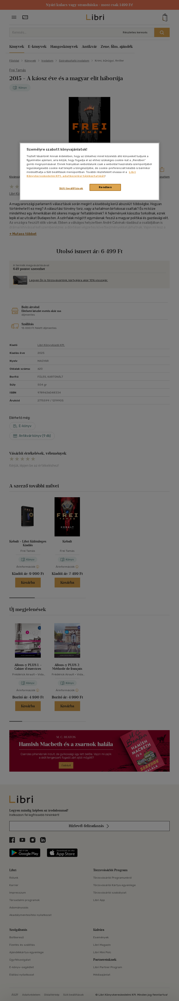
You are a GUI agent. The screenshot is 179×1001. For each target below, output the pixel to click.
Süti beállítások (71, 188)
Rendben (105, 187)
